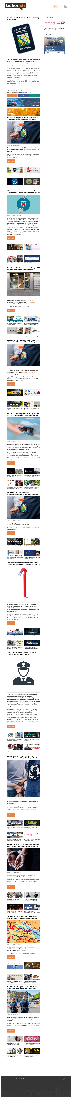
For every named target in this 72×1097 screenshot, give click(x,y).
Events (19, 13)
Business (33, 13)
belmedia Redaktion (17, 145)
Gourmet (57, 13)
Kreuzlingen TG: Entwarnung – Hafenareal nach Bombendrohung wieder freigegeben (22, 917)
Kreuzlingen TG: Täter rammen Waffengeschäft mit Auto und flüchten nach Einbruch (23, 268)
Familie (65, 13)
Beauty (52, 13)
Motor (61, 13)
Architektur (27, 13)
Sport (11, 13)
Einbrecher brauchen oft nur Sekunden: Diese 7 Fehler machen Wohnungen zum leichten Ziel (23, 563)
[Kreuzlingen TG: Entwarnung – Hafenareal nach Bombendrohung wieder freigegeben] (23, 931)
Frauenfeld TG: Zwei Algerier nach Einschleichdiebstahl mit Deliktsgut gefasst (22, 493)
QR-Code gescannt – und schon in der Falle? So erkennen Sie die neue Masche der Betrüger (23, 191)
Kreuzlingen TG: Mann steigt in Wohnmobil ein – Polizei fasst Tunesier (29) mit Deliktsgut (23, 341)
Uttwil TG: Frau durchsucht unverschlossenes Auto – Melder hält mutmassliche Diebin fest (23, 845)
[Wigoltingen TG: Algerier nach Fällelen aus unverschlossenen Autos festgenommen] (23, 1001)
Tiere (40, 13)
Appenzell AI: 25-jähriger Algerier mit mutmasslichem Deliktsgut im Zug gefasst (22, 757)
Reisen (15, 13)
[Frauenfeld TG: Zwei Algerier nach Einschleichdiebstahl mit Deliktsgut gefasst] (23, 507)
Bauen (68, 13)
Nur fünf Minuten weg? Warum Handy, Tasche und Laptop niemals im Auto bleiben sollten (23, 414)
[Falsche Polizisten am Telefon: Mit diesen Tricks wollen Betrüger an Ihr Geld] (23, 673)
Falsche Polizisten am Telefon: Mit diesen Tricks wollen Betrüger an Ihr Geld (21, 653)
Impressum (9, 1078)
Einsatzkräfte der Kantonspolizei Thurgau (18, 875)
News (3, 13)
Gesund (43, 13)
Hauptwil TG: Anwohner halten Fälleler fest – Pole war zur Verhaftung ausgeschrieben (22, 118)
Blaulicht (7, 13)
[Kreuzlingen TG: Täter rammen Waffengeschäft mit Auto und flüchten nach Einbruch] (23, 284)
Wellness (48, 13)
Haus (22, 13)
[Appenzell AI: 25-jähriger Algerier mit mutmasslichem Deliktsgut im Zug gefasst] (23, 778)
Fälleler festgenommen (30, 149)
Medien (37, 13)
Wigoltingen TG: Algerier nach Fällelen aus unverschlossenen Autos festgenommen (22, 987)
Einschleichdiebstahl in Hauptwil (31, 527)
